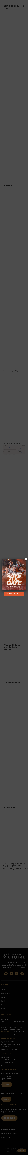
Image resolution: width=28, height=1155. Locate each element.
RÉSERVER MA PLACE (14, 594)
